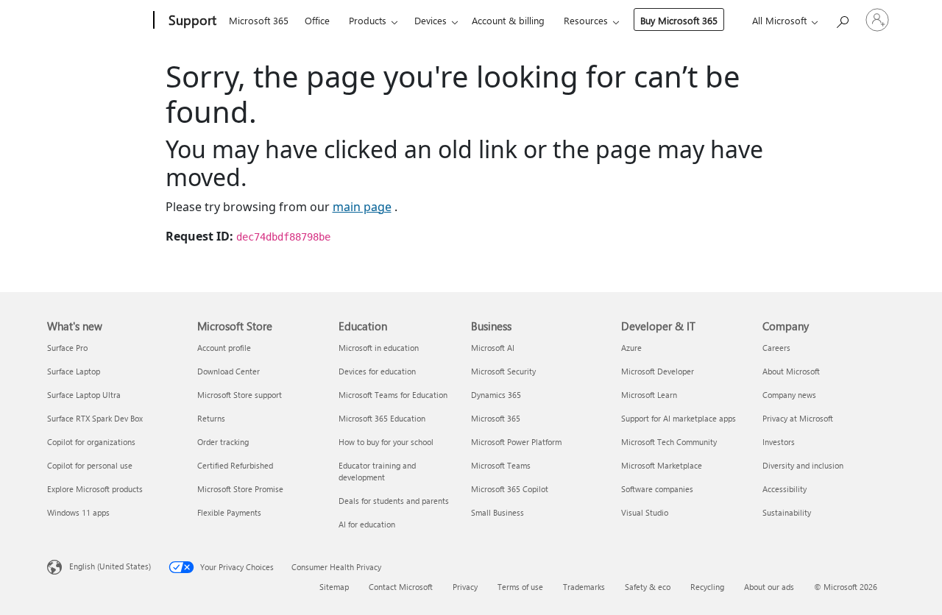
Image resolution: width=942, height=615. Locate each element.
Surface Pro (67, 347)
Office (317, 20)
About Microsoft (791, 371)
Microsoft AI (492, 347)
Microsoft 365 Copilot (509, 488)
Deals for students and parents (394, 500)
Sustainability (786, 512)
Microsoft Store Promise (240, 488)
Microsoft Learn (649, 394)
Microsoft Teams (501, 465)
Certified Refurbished (235, 465)
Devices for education (377, 371)
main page (362, 207)
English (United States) (110, 566)
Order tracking (223, 441)
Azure (631, 347)
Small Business (497, 512)
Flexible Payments (229, 512)
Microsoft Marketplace (661, 465)
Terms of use (520, 586)
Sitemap (334, 586)
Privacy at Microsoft (797, 418)
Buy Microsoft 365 (679, 20)
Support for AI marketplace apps (678, 418)
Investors (778, 441)
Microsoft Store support (239, 394)
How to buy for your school (386, 441)
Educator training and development (377, 471)
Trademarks (584, 586)
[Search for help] (842, 18)
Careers (776, 347)
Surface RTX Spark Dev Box (95, 418)
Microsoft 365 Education (382, 418)
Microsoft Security (503, 371)
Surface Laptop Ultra (84, 394)
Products (367, 20)
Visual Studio (644, 512)
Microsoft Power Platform (516, 441)
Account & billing (508, 20)
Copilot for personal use (89, 465)
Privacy (465, 586)
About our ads (769, 586)
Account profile (224, 347)
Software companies (657, 488)
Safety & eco (647, 586)
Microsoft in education (379, 347)
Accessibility (784, 488)
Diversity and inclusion (802, 465)
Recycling (707, 586)
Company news (789, 394)
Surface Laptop (73, 371)
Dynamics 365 (496, 394)
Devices (430, 20)
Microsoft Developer (657, 371)
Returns (211, 418)
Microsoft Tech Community (669, 441)
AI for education (367, 524)
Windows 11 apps (78, 512)
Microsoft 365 (258, 20)
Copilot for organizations (91, 441)
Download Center (228, 371)
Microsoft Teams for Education (393, 394)
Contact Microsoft (401, 586)
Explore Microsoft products (95, 488)
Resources (586, 20)
